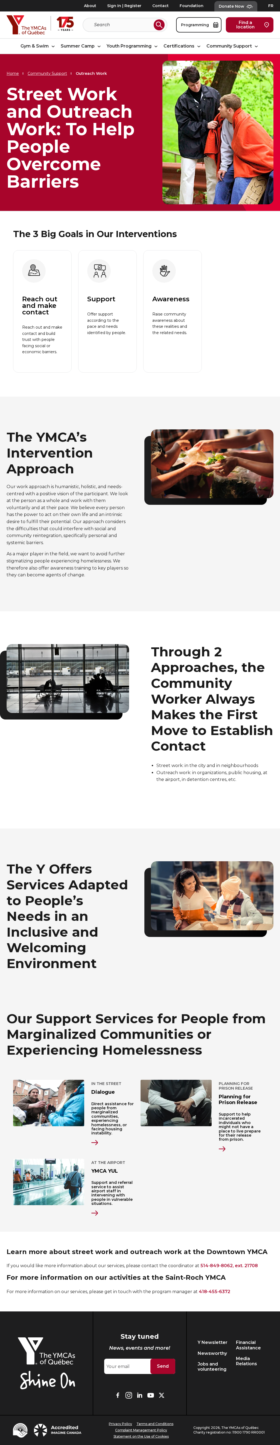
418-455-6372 (214, 1291)
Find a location (245, 25)
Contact (160, 5)
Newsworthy (212, 1353)
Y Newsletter (213, 1342)
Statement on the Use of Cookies (141, 1436)
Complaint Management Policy (141, 1430)
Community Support (229, 46)
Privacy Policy (120, 1424)
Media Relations (246, 1361)
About (90, 5)
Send (163, 1366)
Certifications (180, 46)
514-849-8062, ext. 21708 (229, 1265)
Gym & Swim (35, 46)
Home (13, 73)
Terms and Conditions (154, 1424)
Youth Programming (130, 46)
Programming (195, 24)
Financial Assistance (248, 1345)
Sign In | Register (124, 5)
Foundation (191, 5)
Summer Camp (78, 46)
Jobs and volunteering (212, 1366)
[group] (42, 311)
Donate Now (231, 6)
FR (270, 5)
